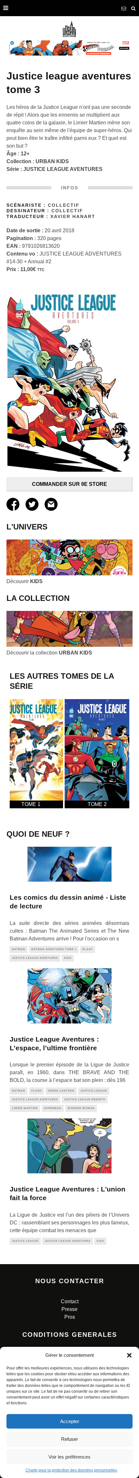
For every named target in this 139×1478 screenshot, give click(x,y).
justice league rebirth (84, 1099)
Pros (69, 1317)
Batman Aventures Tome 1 (53, 949)
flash (36, 1090)
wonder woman (81, 1108)
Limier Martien (25, 1108)
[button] (129, 1355)
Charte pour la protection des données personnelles (71, 1470)
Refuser (69, 1439)
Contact (70, 1301)
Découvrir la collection (49, 652)
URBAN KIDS (52, 161)
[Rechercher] (133, 8)
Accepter (69, 1421)
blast (87, 949)
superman (52, 1108)
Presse (69, 1309)
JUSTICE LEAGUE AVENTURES (62, 169)
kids (67, 958)
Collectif (64, 205)
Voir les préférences (69, 1457)
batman (18, 949)
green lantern (61, 1090)
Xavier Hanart (72, 216)
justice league (93, 1090)
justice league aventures (35, 958)
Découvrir (24, 581)
